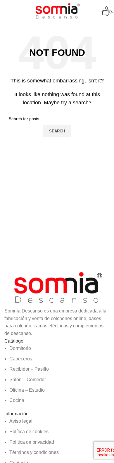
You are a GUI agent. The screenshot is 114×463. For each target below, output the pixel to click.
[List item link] (57, 374)
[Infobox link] (57, 11)
